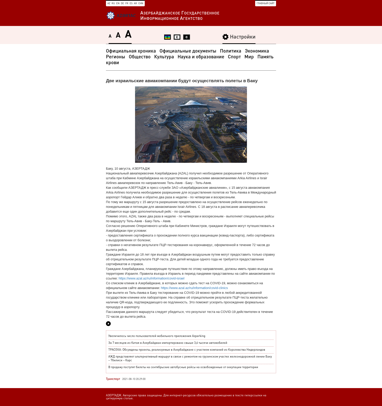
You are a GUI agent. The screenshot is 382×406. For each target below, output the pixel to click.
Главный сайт (266, 3)
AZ (108, 3)
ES (131, 3)
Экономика (257, 51)
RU (113, 3)
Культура (164, 57)
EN (118, 3)
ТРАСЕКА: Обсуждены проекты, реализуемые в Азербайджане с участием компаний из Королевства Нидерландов (186, 349)
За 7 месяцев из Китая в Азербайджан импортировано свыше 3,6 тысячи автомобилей (167, 343)
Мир (249, 57)
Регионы (115, 57)
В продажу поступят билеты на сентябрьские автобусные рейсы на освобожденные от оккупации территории (183, 367)
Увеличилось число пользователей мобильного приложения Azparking (156, 336)
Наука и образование (201, 57)
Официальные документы (188, 51)
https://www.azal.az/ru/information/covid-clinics (194, 288)
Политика (230, 51)
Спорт (234, 57)
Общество (140, 57)
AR (135, 3)
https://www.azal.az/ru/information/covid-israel (151, 278)
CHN (140, 3)
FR (126, 3)
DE (122, 3)
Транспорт (113, 379)
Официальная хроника (131, 51)
